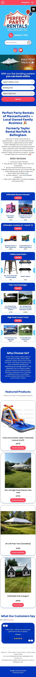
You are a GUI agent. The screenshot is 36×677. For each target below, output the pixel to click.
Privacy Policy (21, 652)
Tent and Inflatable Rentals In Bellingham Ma (18, 656)
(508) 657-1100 (21, 35)
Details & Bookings (18, 448)
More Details (18, 605)
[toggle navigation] (32, 2)
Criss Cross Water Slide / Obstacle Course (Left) (18, 439)
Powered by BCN (18, 673)
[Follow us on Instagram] (15, 50)
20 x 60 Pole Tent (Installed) (18, 543)
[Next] (32, 62)
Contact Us (18, 658)
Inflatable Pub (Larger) (18, 596)
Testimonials (18, 654)
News (14, 652)
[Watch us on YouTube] (21, 50)
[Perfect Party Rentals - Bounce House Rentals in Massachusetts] (18, 20)
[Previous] (3, 62)
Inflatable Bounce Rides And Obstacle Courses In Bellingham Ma (18, 661)
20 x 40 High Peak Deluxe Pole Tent (18, 491)
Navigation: (25, 2)
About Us (4, 652)
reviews (10, 620)
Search (18, 99)
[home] (2, 2)
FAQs (9, 652)
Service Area (31, 652)
